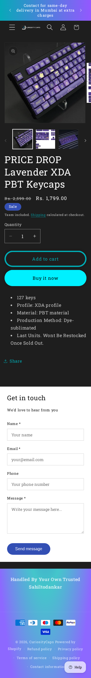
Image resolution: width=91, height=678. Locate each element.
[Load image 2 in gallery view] (46, 139)
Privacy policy (70, 649)
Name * (14, 423)
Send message (28, 549)
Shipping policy (66, 658)
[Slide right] (85, 140)
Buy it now (46, 278)
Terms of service (32, 658)
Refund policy (39, 649)
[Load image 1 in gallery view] (23, 139)
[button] (12, 27)
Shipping (38, 215)
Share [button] (16, 361)
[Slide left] (5, 140)
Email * (14, 448)
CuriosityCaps (41, 642)
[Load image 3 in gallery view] (68, 139)
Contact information (48, 666)
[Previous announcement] (10, 10)
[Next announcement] (80, 10)
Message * (16, 498)
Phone (13, 473)
